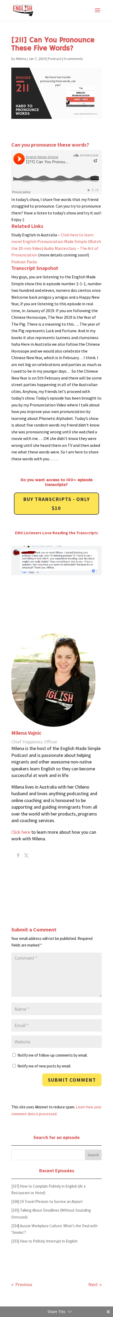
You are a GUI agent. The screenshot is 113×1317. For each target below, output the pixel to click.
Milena (21, 58)
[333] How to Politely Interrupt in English (44, 1241)
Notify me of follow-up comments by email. (52, 1055)
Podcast (54, 58)
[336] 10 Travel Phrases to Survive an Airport (47, 1201)
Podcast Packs (24, 261)
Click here (20, 832)
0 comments (73, 58)
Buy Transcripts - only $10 (56, 503)
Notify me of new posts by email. (44, 1065)
